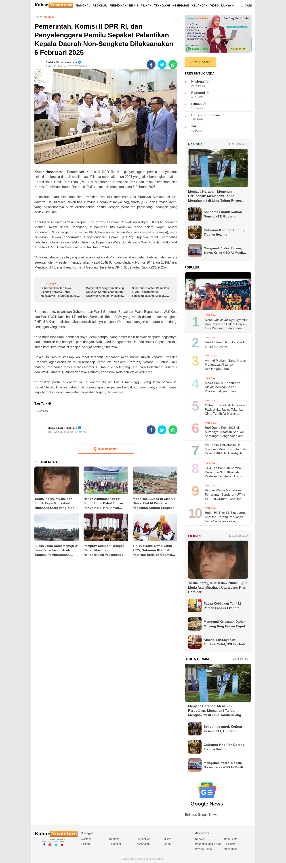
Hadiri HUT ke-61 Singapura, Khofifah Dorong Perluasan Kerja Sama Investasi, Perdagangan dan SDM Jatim (226, 517)
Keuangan (200, 5)
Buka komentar (108, 449)
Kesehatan (180, 5)
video (214, 5)
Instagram (50, 850)
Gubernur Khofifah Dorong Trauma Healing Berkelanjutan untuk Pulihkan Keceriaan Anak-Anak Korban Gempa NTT (224, 232)
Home (38, 16)
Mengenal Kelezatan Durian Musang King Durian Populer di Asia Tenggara (226, 624)
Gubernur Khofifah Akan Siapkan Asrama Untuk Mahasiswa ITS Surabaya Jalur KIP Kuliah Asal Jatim (60, 292)
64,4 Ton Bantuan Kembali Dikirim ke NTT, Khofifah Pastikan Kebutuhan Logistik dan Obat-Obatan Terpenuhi (225, 472)
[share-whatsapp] (172, 64)
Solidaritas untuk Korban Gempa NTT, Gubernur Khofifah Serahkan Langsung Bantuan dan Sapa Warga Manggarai (223, 214)
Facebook (44, 850)
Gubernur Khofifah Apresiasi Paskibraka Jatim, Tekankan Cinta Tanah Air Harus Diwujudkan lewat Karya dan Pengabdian (225, 409)
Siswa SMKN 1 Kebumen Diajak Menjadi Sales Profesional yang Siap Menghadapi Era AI (222, 387)
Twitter (56, 850)
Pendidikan (117, 5)
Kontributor (230, 848)
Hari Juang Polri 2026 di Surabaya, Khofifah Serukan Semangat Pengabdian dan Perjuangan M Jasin (225, 432)
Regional (100, 5)
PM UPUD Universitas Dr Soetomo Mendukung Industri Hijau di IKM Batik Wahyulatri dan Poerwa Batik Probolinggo (226, 449)
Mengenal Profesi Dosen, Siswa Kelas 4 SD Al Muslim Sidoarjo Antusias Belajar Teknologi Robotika (225, 250)
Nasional (83, 5)
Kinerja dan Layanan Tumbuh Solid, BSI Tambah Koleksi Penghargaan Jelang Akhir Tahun (226, 642)
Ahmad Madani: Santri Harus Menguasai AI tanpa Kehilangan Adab (225, 365)
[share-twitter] (162, 64)
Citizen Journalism (205, 115)
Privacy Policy (203, 848)
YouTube (62, 850)
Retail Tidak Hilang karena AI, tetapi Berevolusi (225, 344)
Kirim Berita (230, 839)
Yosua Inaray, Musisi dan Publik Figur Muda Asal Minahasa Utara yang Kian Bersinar (217, 587)
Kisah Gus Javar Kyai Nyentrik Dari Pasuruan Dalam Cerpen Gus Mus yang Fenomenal (226, 324)
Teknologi (162, 5)
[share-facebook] (151, 64)
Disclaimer (229, 844)
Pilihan (146, 5)
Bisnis (133, 5)
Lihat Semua (237, 144)
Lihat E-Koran (200, 62)
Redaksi (200, 839)
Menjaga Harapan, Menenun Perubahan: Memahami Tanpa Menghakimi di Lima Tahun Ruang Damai (214, 196)
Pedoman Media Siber (208, 844)
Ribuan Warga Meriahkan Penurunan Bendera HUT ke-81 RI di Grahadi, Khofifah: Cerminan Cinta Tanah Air (225, 494)
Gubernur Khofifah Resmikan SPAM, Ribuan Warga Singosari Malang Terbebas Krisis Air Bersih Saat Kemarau (150, 292)
